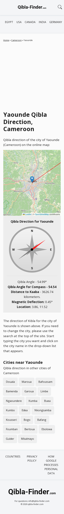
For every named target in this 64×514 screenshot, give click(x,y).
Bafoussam (45, 382)
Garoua (29, 391)
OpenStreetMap (42, 214)
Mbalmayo (27, 439)
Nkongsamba (42, 410)
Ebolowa (47, 429)
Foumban (12, 429)
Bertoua (29, 429)
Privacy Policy (32, 459)
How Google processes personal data (51, 465)
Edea (25, 410)
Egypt (9, 22)
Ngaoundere (14, 401)
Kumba (33, 401)
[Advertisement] (32, 75)
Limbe (44, 391)
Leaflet (28, 214)
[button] (32, 179)
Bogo (27, 420)
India (42, 22)
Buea (47, 401)
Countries (12, 456)
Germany (55, 22)
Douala (10, 382)
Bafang (41, 420)
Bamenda (12, 391)
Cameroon (16, 40)
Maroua (27, 382)
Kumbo (10, 410)
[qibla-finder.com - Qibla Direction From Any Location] (32, 8)
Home (6, 40)
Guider (10, 439)
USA (18, 22)
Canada (30, 22)
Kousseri (11, 420)
